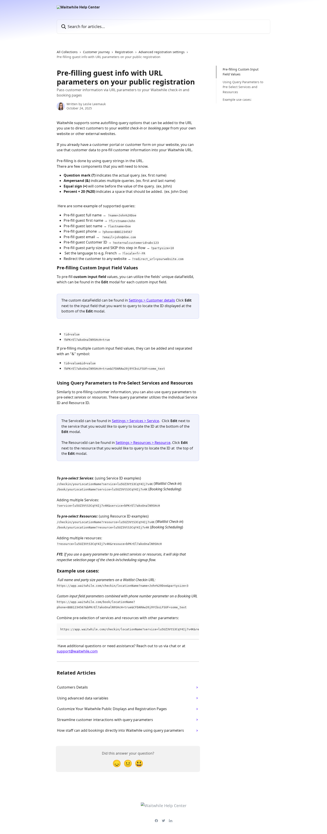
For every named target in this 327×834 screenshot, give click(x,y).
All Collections (67, 52)
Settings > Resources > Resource (143, 442)
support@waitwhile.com (77, 651)
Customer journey (96, 52)
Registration (124, 52)
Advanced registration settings (162, 52)
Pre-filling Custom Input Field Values (240, 71)
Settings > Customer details (152, 300)
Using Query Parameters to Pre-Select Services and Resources (243, 87)
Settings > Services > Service (135, 420)
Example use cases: (237, 99)
